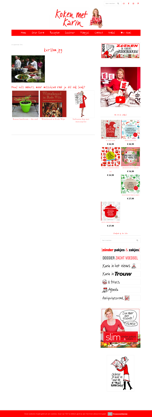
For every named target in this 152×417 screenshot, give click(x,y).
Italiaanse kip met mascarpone (81, 120)
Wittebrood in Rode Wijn (53, 119)
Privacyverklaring (120, 414)
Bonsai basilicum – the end (25, 119)
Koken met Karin (76, 18)
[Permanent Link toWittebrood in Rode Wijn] (53, 116)
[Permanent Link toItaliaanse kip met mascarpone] (81, 116)
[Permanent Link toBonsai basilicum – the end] (25, 116)
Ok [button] (110, 414)
